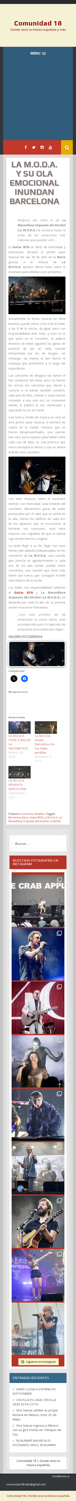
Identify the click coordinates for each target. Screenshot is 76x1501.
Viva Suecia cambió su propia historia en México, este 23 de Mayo (35, 1414)
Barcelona (14, 817)
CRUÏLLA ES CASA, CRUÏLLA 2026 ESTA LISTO (34, 1402)
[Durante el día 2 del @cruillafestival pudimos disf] (38, 1275)
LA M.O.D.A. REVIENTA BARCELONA (17, 784)
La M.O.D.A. (51, 817)
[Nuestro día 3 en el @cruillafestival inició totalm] (38, 1168)
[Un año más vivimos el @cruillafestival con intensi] (38, 1008)
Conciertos (26, 814)
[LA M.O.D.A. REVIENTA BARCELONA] (19, 772)
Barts (25, 817)
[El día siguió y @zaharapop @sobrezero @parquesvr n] (38, 1115)
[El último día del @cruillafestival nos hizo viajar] (38, 1061)
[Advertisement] (38, 100)
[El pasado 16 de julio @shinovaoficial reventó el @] (38, 954)
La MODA (55, 821)
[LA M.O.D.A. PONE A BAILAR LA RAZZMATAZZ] (19, 727)
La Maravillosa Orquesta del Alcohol (35, 819)
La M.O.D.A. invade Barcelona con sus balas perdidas (45, 744)
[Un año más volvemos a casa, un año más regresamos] (38, 1329)
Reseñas (40, 814)
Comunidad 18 (38, 23)
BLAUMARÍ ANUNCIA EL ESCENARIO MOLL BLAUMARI (34, 1442)
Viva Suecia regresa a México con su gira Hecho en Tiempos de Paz (36, 1429)
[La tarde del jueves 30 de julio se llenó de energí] (38, 901)
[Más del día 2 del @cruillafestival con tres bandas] (38, 1222)
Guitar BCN (36, 817)
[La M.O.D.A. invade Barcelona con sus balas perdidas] (46, 727)
